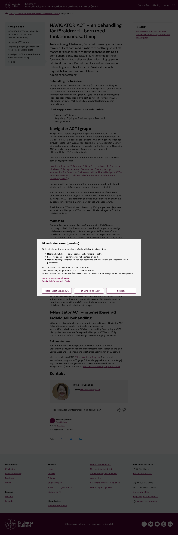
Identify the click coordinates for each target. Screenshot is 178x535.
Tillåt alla (121, 290)
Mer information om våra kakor (56, 278)
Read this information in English (56, 281)
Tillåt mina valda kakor (89, 290)
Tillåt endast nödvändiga (57, 290)
